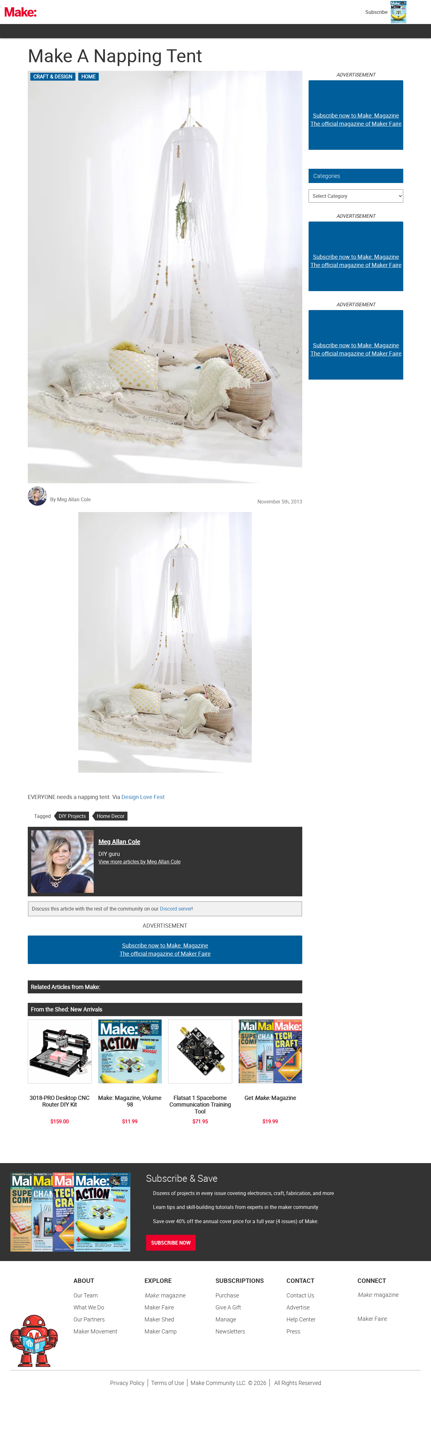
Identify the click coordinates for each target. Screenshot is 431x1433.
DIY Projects (72, 816)
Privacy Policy (127, 1383)
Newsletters (230, 1331)
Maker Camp (161, 1331)
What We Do (89, 1307)
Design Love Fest (143, 797)
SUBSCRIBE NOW (171, 1242)
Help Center (301, 1319)
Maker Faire (159, 1307)
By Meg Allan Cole (70, 499)
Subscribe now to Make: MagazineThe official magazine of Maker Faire (165, 949)
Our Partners (89, 1319)
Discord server (176, 908)
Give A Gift (228, 1307)
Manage (226, 1319)
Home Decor (110, 816)
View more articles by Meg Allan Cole (139, 861)
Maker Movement (95, 1331)
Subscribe (376, 12)
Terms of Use (167, 1383)
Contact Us (300, 1295)
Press (293, 1331)
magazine (165, 1295)
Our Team (86, 1295)
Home (88, 76)
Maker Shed (159, 1319)
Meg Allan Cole (119, 841)
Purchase (227, 1295)
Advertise (298, 1307)
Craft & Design (52, 76)
